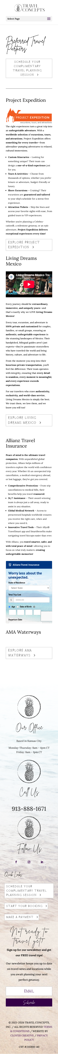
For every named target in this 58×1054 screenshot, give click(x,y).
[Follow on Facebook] (16, 862)
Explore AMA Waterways (20, 653)
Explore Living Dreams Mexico (22, 420)
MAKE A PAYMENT (20, 917)
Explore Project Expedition (24, 244)
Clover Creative (22, 1035)
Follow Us (29, 848)
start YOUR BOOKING (24, 906)
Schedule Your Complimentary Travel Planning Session (27, 68)
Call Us (29, 791)
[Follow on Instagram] (29, 862)
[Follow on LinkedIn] (42, 862)
